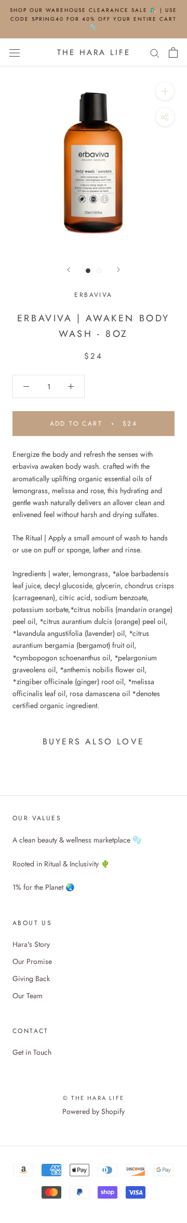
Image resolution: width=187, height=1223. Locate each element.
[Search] (154, 52)
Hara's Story (31, 944)
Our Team (27, 995)
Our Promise (32, 961)
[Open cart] (173, 52)
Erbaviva (93, 295)
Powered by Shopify (93, 1111)
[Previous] (68, 269)
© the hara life (93, 1098)
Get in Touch (31, 1052)
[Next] (118, 269)
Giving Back (31, 978)
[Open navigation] (14, 52)
